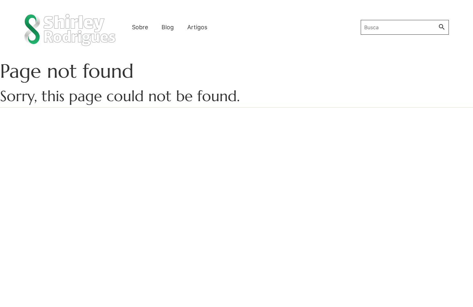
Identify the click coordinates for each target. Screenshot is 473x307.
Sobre (140, 27)
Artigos (197, 27)
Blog (168, 27)
